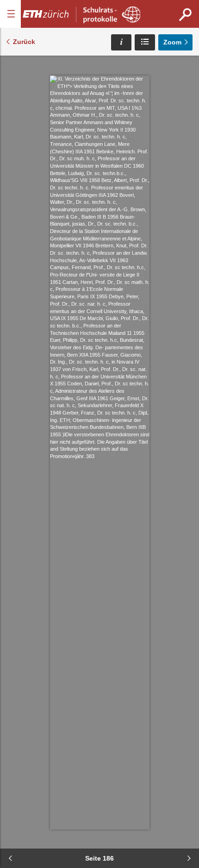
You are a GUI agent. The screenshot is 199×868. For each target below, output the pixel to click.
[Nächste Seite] (189, 858)
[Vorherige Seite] (10, 858)
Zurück (24, 41)
